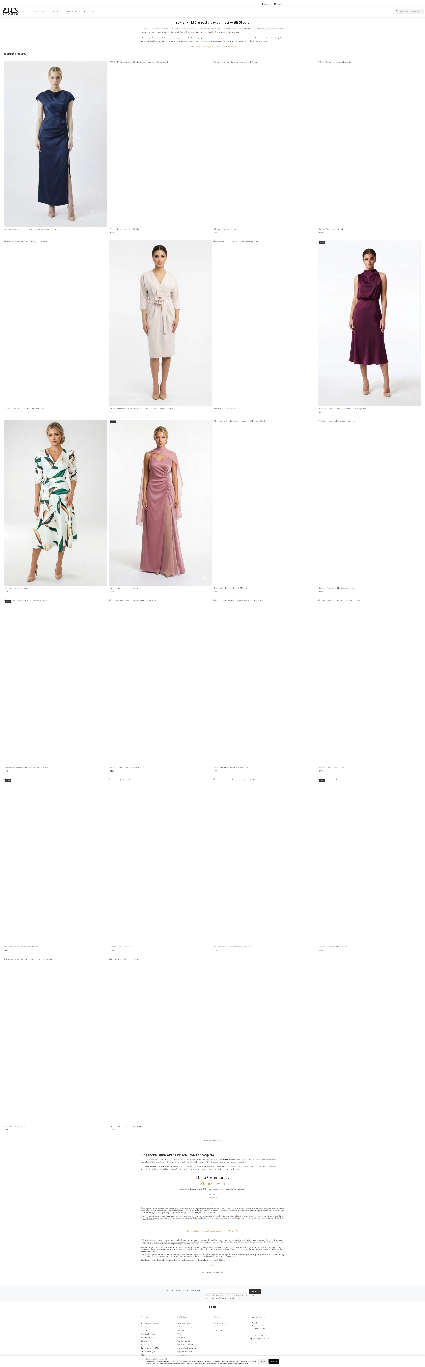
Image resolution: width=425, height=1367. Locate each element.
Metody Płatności (184, 1337)
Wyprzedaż (57, 11)
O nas (179, 1334)
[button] (266, 4)
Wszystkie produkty (212, 1140)
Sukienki (34, 11)
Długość (144, 1355)
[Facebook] (210, 1307)
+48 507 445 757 (260, 1335)
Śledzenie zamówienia (222, 1323)
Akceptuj (274, 1361)
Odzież (45, 11)
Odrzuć (262, 1361)
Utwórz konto (219, 1330)
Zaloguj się (217, 1327)
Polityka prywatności (185, 1327)
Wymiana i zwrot (183, 1341)
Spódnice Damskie (148, 1334)
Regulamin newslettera (185, 1351)
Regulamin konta (183, 1355)
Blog (93, 11)
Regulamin (181, 1330)
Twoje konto (218, 1317)
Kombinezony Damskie (149, 1323)
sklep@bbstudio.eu (261, 1339)
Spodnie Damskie (147, 1337)
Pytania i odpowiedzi (185, 1344)
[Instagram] (214, 1307)
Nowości (24, 11)
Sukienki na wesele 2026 (150, 1348)
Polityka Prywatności (240, 1363)
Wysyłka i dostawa (184, 1323)
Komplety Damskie (148, 1327)
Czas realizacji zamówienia (187, 1348)
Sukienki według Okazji (149, 1351)
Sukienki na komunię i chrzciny (76, 11)
